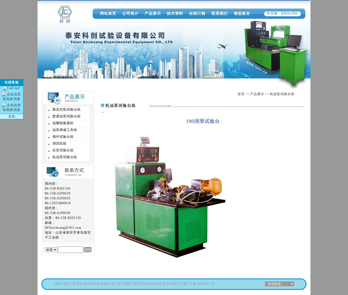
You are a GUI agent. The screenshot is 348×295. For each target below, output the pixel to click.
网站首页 (108, 13)
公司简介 (130, 13)
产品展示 (153, 13)
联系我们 (220, 13)
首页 (241, 94)
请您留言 (242, 13)
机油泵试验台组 (282, 94)
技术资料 (175, 13)
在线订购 (197, 13)
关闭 (11, 116)
